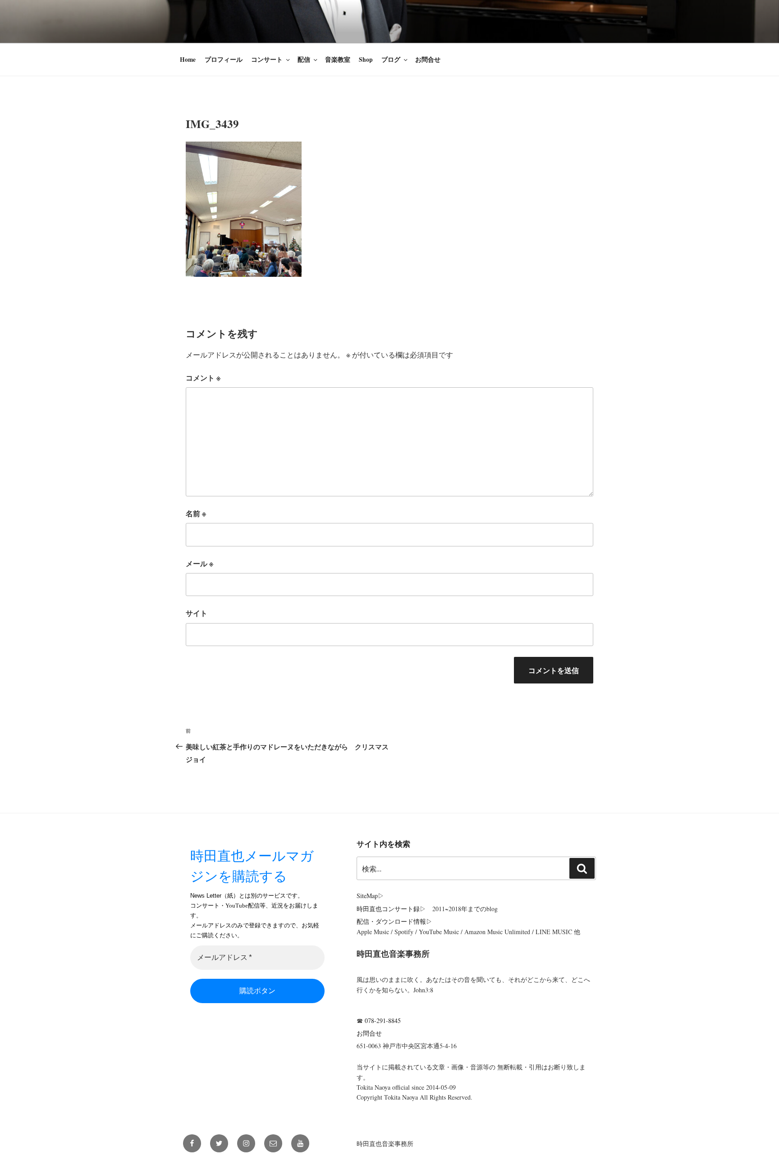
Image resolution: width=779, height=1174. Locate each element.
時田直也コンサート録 (388, 908)
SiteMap (367, 895)
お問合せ (427, 59)
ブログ (390, 59)
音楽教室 (337, 59)
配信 (304, 59)
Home (188, 59)
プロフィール (224, 59)
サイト (196, 613)
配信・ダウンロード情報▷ (394, 921)
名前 (196, 513)
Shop (366, 59)
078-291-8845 (383, 1020)
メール (199, 563)
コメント (203, 377)
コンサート (267, 59)
